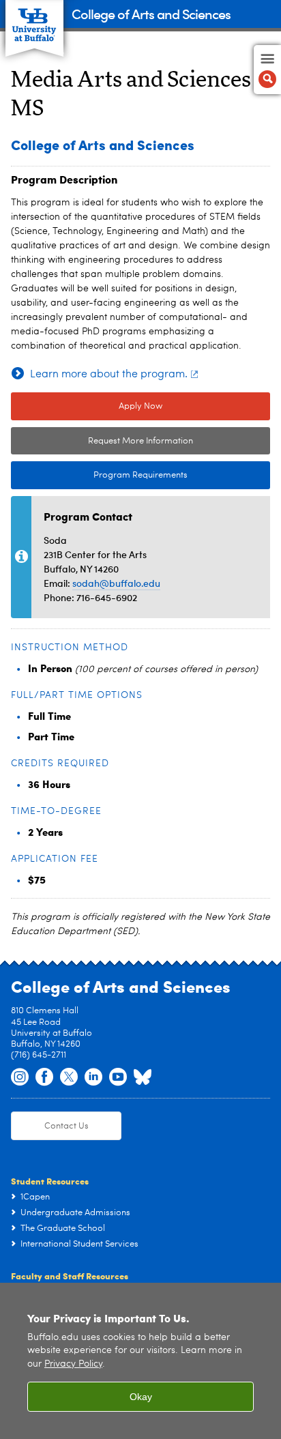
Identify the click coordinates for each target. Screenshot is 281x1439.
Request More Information (140, 441)
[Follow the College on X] (69, 1077)
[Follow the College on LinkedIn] (93, 1077)
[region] (140, 1361)
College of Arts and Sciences (151, 13)
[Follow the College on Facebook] (44, 1077)
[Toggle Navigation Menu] (267, 69)
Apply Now (140, 406)
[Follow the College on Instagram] (20, 1077)
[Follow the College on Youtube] (118, 1077)
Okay (141, 1396)
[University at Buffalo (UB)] (34, 21)
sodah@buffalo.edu (116, 583)
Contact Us (66, 1126)
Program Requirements (99, 475)
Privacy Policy (73, 1364)
